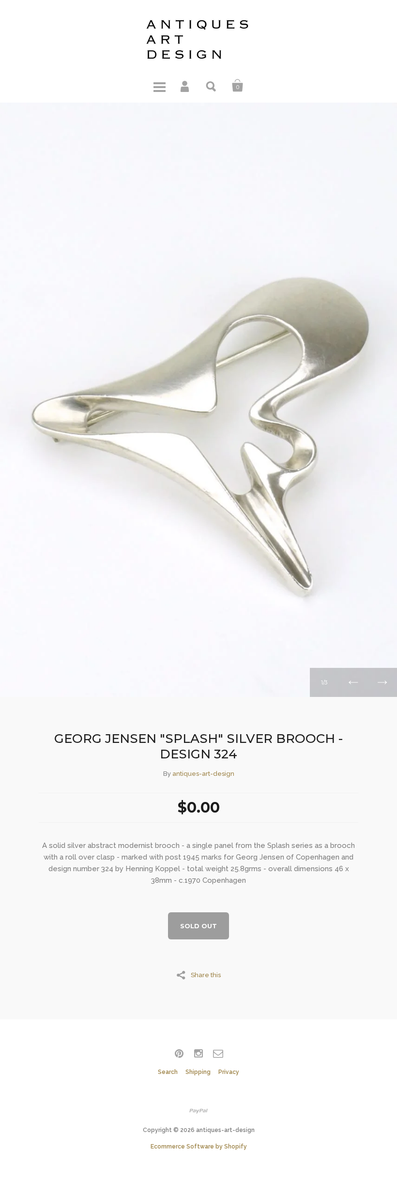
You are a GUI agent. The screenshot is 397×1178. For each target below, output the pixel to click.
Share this (206, 974)
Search (211, 85)
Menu (159, 85)
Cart (237, 85)
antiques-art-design (203, 773)
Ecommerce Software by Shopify (199, 1146)
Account (185, 85)
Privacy (228, 1072)
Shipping (198, 1072)
